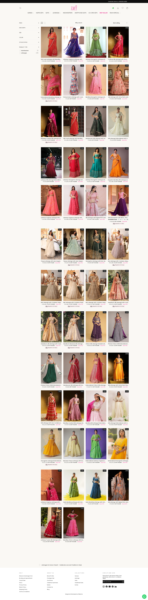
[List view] (45, 23)
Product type (23, 47)
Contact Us (50, 587)
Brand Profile (50, 576)
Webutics (80, 594)
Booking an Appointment (25, 578)
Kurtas (76, 585)
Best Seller (104, 13)
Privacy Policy (22, 585)
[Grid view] (42, 23)
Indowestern (67, 13)
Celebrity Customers (52, 582)
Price (20, 23)
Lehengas (56, 13)
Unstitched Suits (80, 13)
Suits (47, 13)
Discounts (22, 28)
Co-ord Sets (93, 13)
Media (48, 585)
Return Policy (22, 587)
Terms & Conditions (24, 591)
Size (20, 32)
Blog (48, 589)
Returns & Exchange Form (26, 576)
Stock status (23, 42)
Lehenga (77, 578)
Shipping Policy (23, 589)
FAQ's (20, 582)
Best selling (116, 23)
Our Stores (50, 580)
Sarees (30, 13)
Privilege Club (50, 578)
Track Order (22, 580)
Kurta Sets (39, 13)
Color (21, 37)
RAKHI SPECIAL (114, 13)
